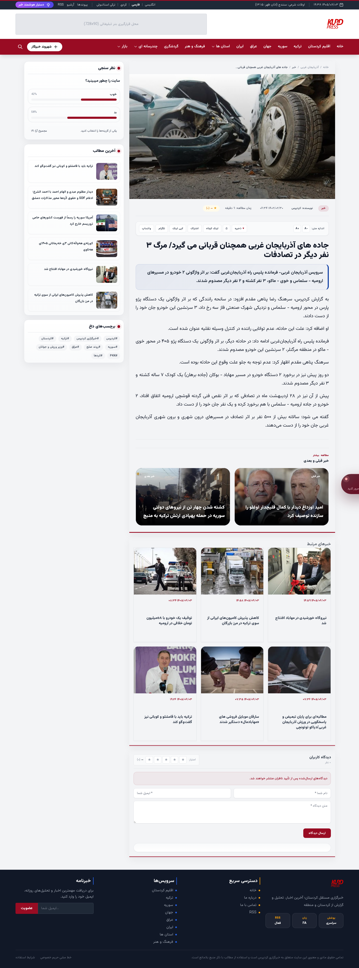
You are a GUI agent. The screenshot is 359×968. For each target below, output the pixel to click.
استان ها (166, 934)
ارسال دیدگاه (317, 833)
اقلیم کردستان (162, 890)
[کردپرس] (335, 24)
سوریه (168, 905)
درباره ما (250, 897)
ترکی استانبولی (105, 5)
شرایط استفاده (25, 957)
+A (297, 229)
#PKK (113, 356)
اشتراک (195, 229)
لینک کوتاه (212, 229)
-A (306, 229)
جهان (169, 912)
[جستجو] (20, 47)
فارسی (136, 5)
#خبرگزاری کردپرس (87, 338)
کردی (123, 5)
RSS (61, 5)
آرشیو (70, 5)
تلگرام (161, 229)
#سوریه (112, 347)
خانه (340, 46)
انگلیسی (150, 5)
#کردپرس (111, 338)
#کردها (98, 356)
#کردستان (47, 338)
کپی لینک (177, 229)
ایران (169, 927)
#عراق (75, 347)
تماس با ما (248, 905)
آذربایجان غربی (309, 67)
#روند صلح (93, 347)
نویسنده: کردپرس (302, 208)
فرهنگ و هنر (163, 942)
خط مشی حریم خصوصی (55, 957)
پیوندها (82, 5)
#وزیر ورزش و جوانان (51, 347)
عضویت (27, 908)
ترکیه (169, 897)
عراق (169, 920)
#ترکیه (65, 338)
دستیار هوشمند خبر (31, 4)
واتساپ (146, 229)
